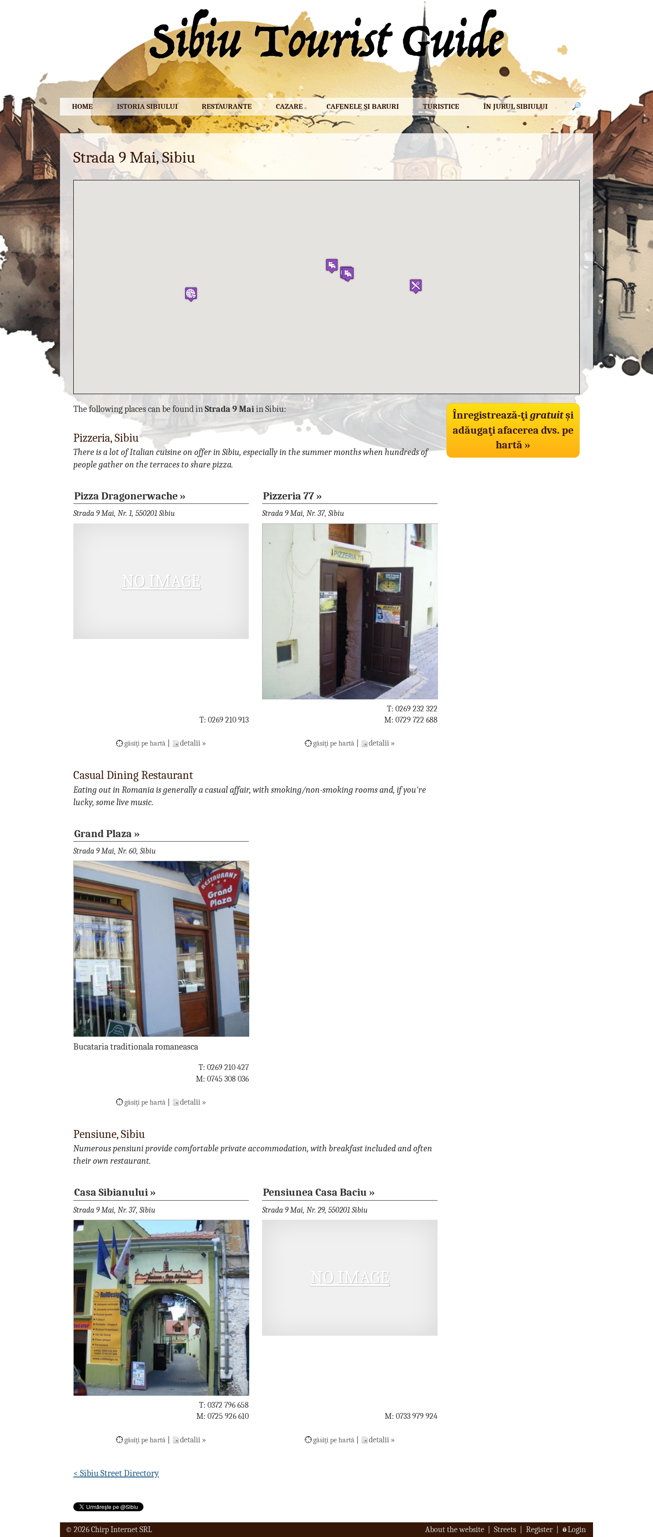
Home (82, 106)
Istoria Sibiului (147, 106)
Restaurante (227, 106)
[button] (348, 274)
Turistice (441, 106)
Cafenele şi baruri (362, 106)
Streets (505, 1529)
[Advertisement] (513, 523)
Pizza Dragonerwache (126, 496)
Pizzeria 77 (288, 496)
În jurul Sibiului (515, 106)
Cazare (289, 106)
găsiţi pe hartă (145, 743)
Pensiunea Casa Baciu (315, 1192)
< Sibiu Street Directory (116, 1473)
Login (577, 1529)
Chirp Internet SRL (121, 1529)
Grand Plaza (103, 833)
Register (539, 1529)
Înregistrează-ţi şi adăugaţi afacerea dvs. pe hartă (513, 430)
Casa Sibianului (111, 1192)
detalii (190, 743)
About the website (454, 1529)
